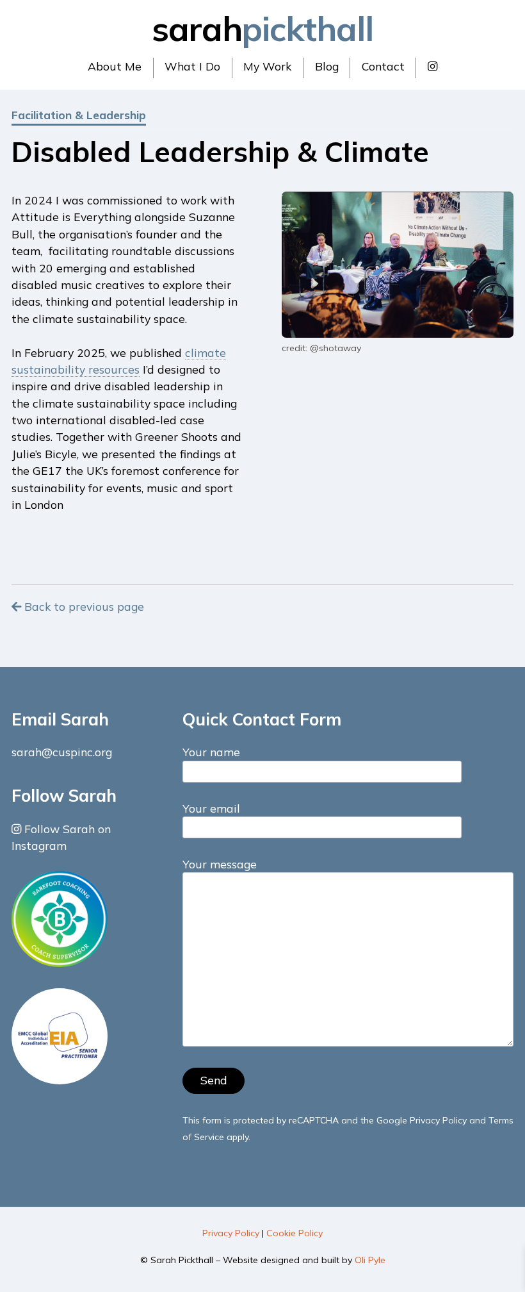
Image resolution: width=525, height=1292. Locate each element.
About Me (114, 66)
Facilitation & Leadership (79, 115)
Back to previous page (82, 606)
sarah (262, 28)
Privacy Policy (438, 1120)
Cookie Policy (294, 1233)
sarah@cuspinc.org (62, 752)
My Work (267, 66)
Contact (383, 66)
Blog (327, 66)
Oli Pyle (370, 1260)
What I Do (192, 66)
